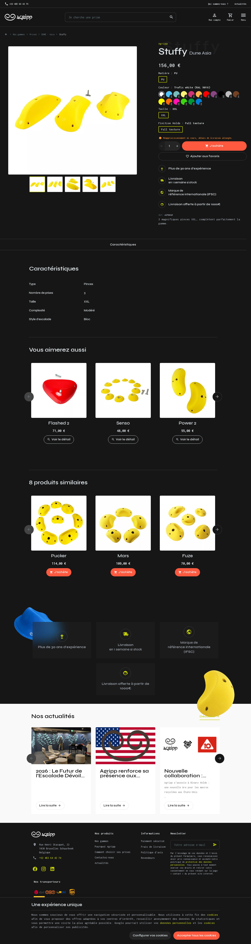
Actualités (101, 863)
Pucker (58, 556)
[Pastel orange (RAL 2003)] (199, 94)
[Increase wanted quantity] (177, 146)
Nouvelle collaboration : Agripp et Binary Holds (185, 773)
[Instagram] (43, 868)
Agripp (163, 43)
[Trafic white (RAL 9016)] (161, 94)
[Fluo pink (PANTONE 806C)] (176, 102)
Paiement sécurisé (152, 841)
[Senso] (123, 390)
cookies (212, 914)
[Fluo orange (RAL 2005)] (169, 102)
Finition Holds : (181, 123)
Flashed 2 (58, 423)
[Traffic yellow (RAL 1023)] (184, 94)
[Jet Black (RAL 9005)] (221, 94)
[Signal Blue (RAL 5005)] (199, 102)
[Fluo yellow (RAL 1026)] (161, 102)
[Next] (130, 110)
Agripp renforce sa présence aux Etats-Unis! (124, 773)
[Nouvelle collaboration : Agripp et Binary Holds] (190, 745)
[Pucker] (58, 523)
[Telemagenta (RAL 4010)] (191, 94)
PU (162, 79)
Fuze (187, 556)
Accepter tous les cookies (196, 935)
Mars (123, 556)
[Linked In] (52, 868)
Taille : (167, 108)
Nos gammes (19, 34)
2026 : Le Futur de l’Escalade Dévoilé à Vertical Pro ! (60, 773)
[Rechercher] (171, 17)
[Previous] (14, 110)
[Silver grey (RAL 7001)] (229, 94)
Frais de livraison (153, 846)
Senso (123, 423)
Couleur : (184, 87)
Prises (33, 34)
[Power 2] (187, 390)
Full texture (170, 129)
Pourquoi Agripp (105, 846)
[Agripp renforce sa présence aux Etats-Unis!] (125, 745)
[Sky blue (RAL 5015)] (169, 94)
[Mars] (123, 523)
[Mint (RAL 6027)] (176, 94)
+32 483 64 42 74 (50, 857)
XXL (163, 115)
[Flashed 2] (58, 390)
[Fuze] (187, 523)
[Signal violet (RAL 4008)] (214, 94)
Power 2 (187, 423)
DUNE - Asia (47, 34)
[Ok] (215, 844)
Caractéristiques (123, 244)
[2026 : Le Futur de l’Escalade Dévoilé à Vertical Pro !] (61, 745)
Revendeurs (148, 857)
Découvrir (207, 716)
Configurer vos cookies (150, 935)
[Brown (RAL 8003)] (236, 94)
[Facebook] (34, 868)
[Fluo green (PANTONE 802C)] (184, 102)
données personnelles (175, 922)
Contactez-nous (104, 857)
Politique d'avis (152, 852)
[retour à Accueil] (6, 34)
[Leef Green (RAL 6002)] (191, 102)
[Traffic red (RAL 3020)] (206, 94)
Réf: (160, 215)
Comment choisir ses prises (112, 852)
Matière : (167, 73)
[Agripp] (18, 17)
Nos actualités (53, 716)
